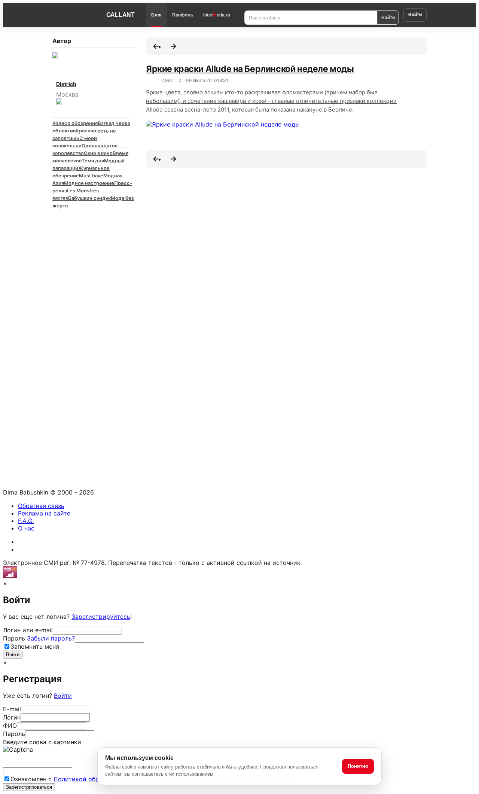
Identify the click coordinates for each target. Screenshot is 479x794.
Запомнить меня (34, 646)
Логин (12, 717)
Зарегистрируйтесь (100, 616)
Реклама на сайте (44, 513)
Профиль (182, 15)
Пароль (39, 638)
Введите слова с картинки (42, 742)
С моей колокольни (74, 142)
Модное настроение (89, 183)
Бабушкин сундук (89, 198)
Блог (156, 15)
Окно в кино (98, 153)
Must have (91, 176)
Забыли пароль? (51, 638)
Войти (415, 14)
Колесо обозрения (75, 123)
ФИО (10, 725)
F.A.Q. (26, 520)
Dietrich (66, 84)
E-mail (12, 709)
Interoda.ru (216, 15)
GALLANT (120, 15)
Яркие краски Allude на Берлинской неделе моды (250, 69)
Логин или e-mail (28, 630)
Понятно (358, 766)
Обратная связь (41, 505)
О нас (26, 528)
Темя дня (93, 161)
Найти (388, 17)
